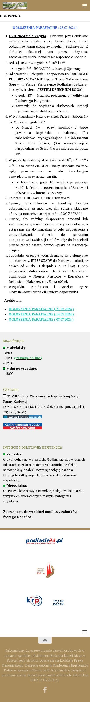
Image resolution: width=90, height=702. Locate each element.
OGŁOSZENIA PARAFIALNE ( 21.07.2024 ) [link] (41, 309)
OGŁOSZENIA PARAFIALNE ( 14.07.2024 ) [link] (41, 314)
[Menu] (84, 5)
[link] (19, 5)
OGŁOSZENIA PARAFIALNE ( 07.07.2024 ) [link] (41, 319)
